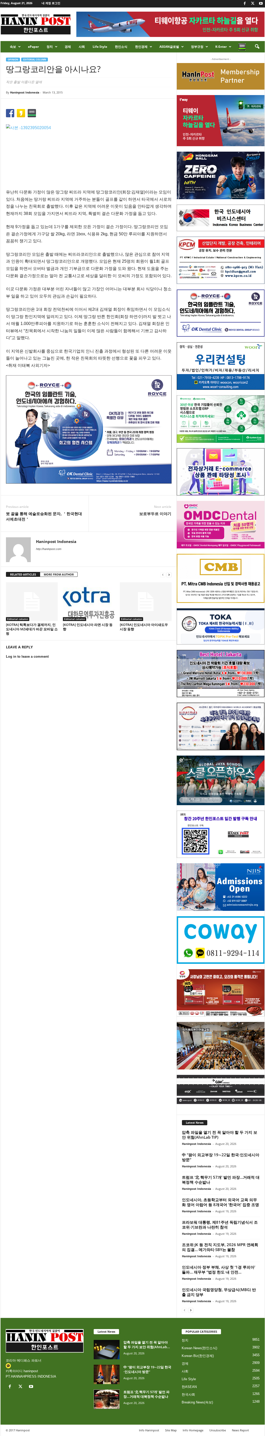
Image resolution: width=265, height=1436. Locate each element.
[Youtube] (261, 3)
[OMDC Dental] (220, 524)
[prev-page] (162, 574)
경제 (68, 46)
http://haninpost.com (48, 548)
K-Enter (221, 46)
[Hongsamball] (220, 175)
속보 (13, 46)
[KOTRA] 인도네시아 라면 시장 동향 (88, 626)
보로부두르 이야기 (155, 513)
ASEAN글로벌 (169, 46)
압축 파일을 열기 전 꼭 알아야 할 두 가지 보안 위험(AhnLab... (146, 1344)
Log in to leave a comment (27, 656)
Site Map (171, 1430)
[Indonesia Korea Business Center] (220, 218)
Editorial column (34, 59)
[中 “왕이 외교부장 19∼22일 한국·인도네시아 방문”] (107, 1374)
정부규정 (197, 46)
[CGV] (220, 1089)
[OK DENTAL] (220, 313)
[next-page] (169, 574)
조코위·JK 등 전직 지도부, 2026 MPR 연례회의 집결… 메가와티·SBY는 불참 (220, 1247)
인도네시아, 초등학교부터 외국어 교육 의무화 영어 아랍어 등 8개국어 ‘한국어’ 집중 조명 (220, 1202)
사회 (82, 46)
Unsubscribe (217, 1430)
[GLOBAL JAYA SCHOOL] (220, 780)
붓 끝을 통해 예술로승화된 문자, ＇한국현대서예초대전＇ (44, 516)
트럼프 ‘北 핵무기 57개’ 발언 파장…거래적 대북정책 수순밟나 (221, 1180)
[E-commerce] (220, 472)
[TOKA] (220, 626)
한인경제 (141, 46)
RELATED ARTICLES (23, 574)
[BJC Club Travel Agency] (220, 673)
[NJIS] (220, 887)
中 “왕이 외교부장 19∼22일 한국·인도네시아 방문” (220, 1157)
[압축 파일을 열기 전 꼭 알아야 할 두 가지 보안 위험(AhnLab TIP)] (107, 1349)
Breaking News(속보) (197, 1402)
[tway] (220, 120)
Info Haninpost (149, 1430)
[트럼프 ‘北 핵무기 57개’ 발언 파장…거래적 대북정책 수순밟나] (107, 1399)
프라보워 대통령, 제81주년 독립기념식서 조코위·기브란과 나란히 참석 (220, 1225)
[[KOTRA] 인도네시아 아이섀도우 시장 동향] (146, 601)
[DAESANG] (220, 993)
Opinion (13, 59)
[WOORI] (220, 366)
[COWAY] (220, 940)
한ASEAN (189, 1387)
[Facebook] (245, 3)
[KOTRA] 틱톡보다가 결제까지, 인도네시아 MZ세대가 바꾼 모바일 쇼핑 (32, 629)
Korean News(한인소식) (199, 1348)
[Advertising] (89, 429)
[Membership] (220, 76)
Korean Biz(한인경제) (198, 1356)
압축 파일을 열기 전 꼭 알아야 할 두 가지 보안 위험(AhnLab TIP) (219, 1135)
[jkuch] (220, 1045)
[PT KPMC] (220, 260)
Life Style (100, 46)
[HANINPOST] (220, 834)
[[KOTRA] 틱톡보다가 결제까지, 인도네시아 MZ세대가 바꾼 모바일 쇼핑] (32, 601)
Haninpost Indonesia (24, 92)
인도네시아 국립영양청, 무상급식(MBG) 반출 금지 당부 (219, 1292)
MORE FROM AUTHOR (59, 574)
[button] (257, 46)
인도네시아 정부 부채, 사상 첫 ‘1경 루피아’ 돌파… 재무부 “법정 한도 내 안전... (218, 1269)
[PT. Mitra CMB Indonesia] (220, 578)
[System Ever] (220, 419)
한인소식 (121, 46)
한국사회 (188, 1394)
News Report (240, 1430)
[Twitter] (253, 3)
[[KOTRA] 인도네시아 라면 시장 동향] (89, 601)
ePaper (33, 46)
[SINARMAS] (220, 726)
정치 (50, 46)
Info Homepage (193, 1430)
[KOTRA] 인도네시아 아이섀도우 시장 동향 (144, 626)
